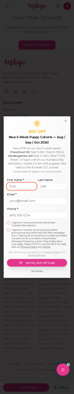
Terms (46, 246)
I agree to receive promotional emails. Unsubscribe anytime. (34, 224)
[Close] (65, 121)
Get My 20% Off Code (40, 262)
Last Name (45, 179)
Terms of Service (37, 255)
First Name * (15, 179)
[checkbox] (8, 222)
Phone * (12, 208)
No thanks (37, 271)
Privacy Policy (29, 246)
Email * (12, 194)
